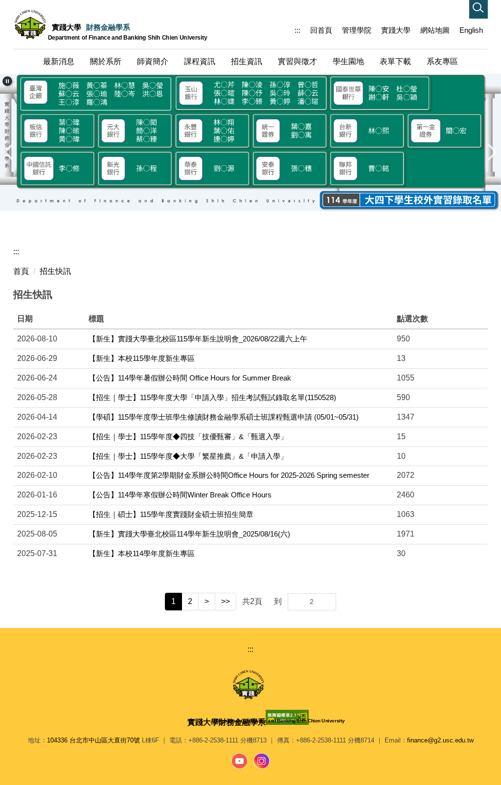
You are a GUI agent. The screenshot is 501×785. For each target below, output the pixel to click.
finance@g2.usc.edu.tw (440, 740)
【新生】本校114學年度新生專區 (142, 553)
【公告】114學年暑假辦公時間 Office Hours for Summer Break (190, 378)
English (471, 30)
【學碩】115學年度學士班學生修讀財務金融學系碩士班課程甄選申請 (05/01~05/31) (224, 417)
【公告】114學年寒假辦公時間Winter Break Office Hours (180, 495)
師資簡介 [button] (152, 61)
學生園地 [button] (348, 61)
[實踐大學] (250, 684)
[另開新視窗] (239, 761)
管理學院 (356, 30)
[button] (478, 9)
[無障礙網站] (290, 717)
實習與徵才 (297, 61)
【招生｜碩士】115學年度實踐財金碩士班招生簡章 (171, 514)
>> (225, 601)
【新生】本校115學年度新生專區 (142, 358)
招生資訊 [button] (246, 61)
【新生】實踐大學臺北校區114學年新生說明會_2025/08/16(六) (189, 534)
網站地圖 (435, 30)
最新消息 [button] (58, 61)
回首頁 (321, 30)
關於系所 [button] (105, 61)
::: (297, 30)
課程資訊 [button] (199, 61)
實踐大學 (395, 30)
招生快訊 (55, 271)
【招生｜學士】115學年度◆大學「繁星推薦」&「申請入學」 (188, 456)
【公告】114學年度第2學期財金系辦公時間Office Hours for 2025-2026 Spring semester (229, 475)
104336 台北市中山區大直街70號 (93, 740)
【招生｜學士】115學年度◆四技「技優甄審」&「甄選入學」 (188, 436)
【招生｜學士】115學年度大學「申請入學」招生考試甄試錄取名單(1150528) (212, 397)
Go (328, 601)
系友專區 (442, 61)
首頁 (21, 271)
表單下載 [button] (395, 61)
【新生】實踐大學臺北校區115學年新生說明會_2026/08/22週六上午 (198, 339)
